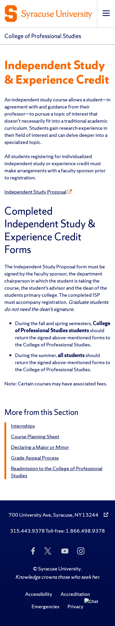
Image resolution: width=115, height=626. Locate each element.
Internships (23, 425)
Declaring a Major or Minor (40, 447)
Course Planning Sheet (35, 436)
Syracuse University (59, 568)
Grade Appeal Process (35, 457)
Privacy (75, 606)
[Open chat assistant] (93, 607)
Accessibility (38, 594)
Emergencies (45, 606)
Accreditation (75, 594)
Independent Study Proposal (35, 191)
